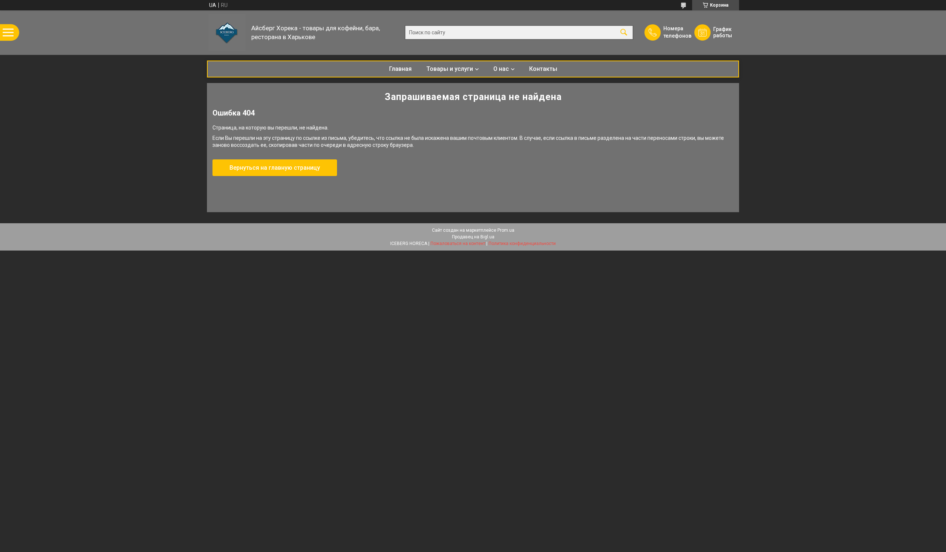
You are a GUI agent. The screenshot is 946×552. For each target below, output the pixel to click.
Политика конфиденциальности (522, 243)
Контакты (543, 68)
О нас (501, 68)
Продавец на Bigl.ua (473, 236)
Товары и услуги (449, 68)
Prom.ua (505, 230)
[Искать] (624, 32)
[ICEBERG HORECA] (227, 32)
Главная (400, 68)
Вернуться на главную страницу (274, 167)
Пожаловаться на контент (458, 243)
